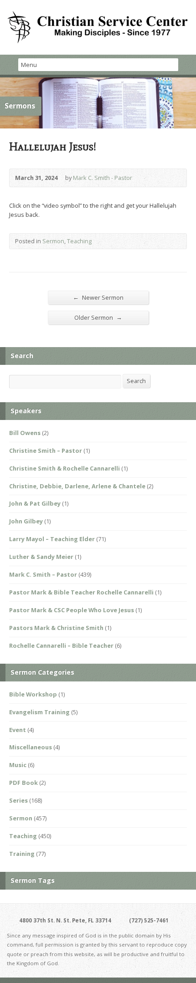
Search (136, 381)
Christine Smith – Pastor (45, 450)
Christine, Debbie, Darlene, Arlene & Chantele (77, 486)
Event (17, 730)
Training (22, 854)
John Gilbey (26, 521)
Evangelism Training (39, 712)
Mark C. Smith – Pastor (43, 574)
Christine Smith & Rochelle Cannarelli (64, 468)
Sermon (53, 241)
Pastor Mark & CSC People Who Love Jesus (71, 610)
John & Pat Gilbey (35, 503)
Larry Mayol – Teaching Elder (52, 539)
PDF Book (23, 782)
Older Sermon (98, 317)
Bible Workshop (33, 694)
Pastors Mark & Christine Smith (56, 628)
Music (17, 765)
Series (18, 800)
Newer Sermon (98, 297)
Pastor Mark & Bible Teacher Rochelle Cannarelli (81, 592)
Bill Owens (25, 433)
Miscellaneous (30, 747)
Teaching (79, 241)
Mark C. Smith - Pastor (102, 178)
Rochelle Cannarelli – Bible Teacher (61, 645)
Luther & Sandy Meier (41, 557)
